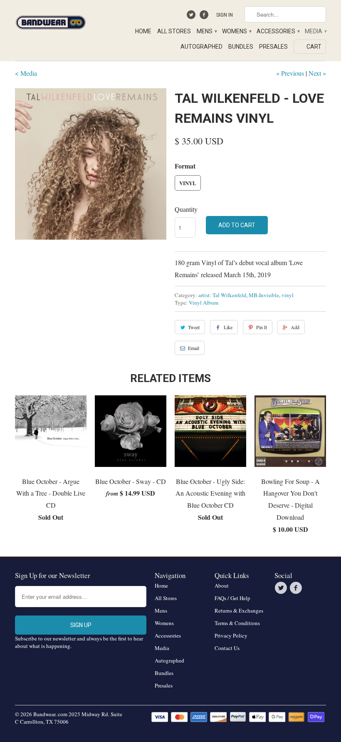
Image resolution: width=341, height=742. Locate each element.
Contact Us (227, 648)
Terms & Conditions (237, 623)
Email (193, 348)
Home (143, 31)
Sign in (224, 15)
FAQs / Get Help (232, 598)
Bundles (240, 46)
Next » (317, 73)
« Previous (290, 73)
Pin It (261, 327)
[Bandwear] (50, 20)
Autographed (201, 46)
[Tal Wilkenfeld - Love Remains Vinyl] (90, 164)
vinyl (288, 295)
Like (228, 327)
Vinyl (187, 183)
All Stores (174, 31)
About (222, 585)
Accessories (278, 31)
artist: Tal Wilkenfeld (222, 295)
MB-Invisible (264, 295)
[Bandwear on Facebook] (204, 16)
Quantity (186, 209)
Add (295, 327)
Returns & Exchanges (239, 610)
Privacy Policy (231, 635)
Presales (273, 46)
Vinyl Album (203, 302)
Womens (236, 31)
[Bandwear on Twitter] (192, 16)
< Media (26, 73)
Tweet (194, 327)
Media (315, 31)
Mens (206, 31)
